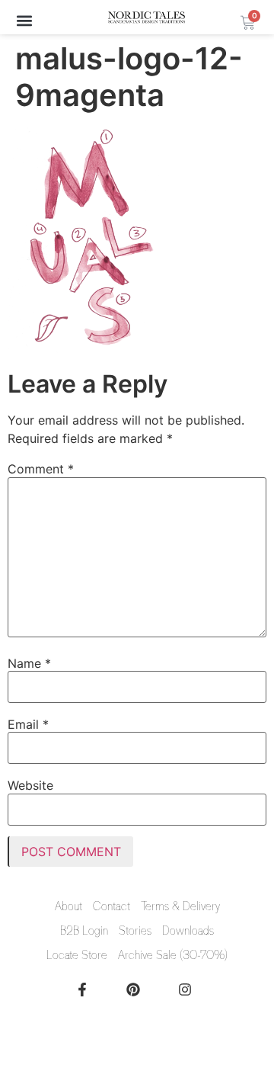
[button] (24, 20)
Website (30, 785)
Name (29, 663)
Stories (135, 931)
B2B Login (84, 931)
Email (28, 724)
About (68, 906)
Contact (111, 906)
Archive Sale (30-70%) (173, 955)
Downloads (188, 931)
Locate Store (76, 955)
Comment (41, 469)
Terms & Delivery (180, 906)
